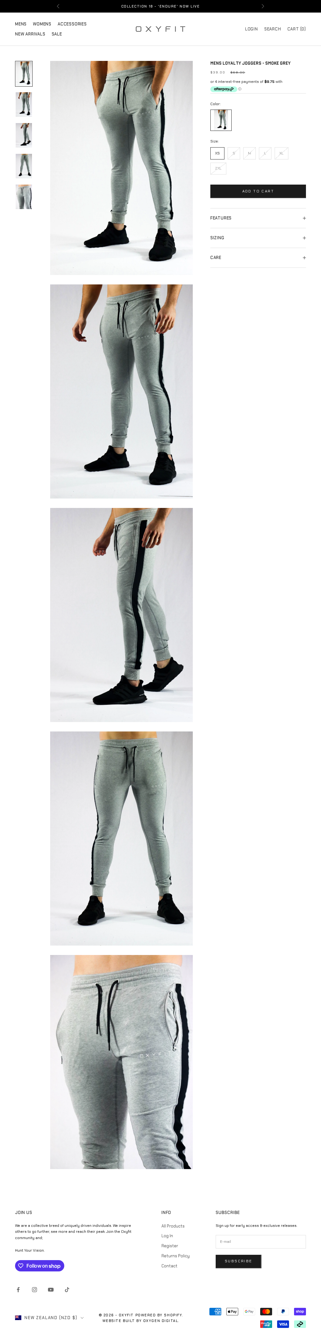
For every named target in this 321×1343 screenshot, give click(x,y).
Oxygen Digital (160, 1321)
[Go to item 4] (24, 166)
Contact (169, 1266)
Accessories (72, 24)
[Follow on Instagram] (34, 1289)
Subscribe (238, 1261)
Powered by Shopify (158, 1315)
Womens (42, 24)
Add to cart (258, 191)
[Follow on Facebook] (18, 1289)
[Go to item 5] (24, 197)
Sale (57, 34)
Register (169, 1246)
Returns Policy (175, 1256)
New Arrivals (30, 34)
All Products (173, 1226)
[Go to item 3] (24, 135)
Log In (167, 1235)
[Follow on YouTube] (51, 1289)
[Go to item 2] (24, 104)
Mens (21, 24)
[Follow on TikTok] (67, 1289)
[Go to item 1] (24, 74)
